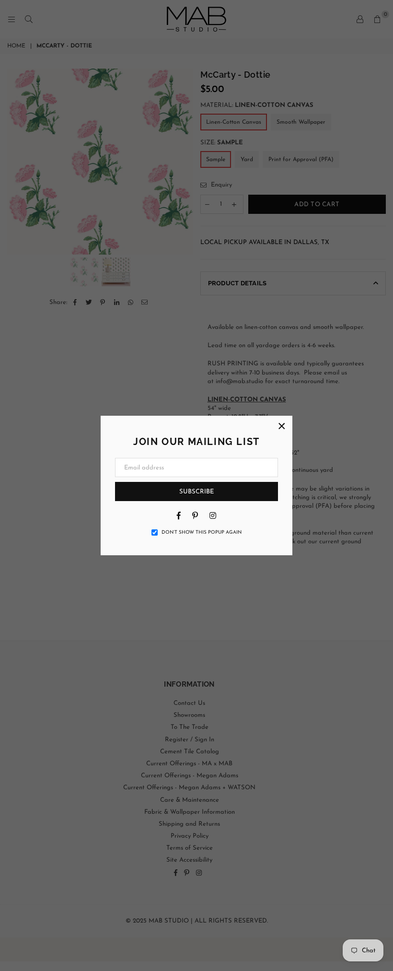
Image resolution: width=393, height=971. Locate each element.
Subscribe (196, 492)
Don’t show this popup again (202, 532)
